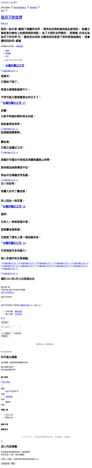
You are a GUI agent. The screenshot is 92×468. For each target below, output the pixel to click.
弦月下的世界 (11, 17)
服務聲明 (67, 437)
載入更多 (5, 322)
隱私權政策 (58, 437)
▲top (3, 318)
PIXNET (29, 437)
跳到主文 (4, 23)
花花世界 (18, 314)
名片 (7, 56)
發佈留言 (5, 336)
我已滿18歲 (5, 463)
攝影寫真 (18, 311)
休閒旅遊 (19, 46)
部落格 (8, 53)
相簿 (7, 51)
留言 (28, 305)
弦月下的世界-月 (7, 292)
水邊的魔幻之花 (14, 65)
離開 (12, 463)
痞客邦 (23, 305)
